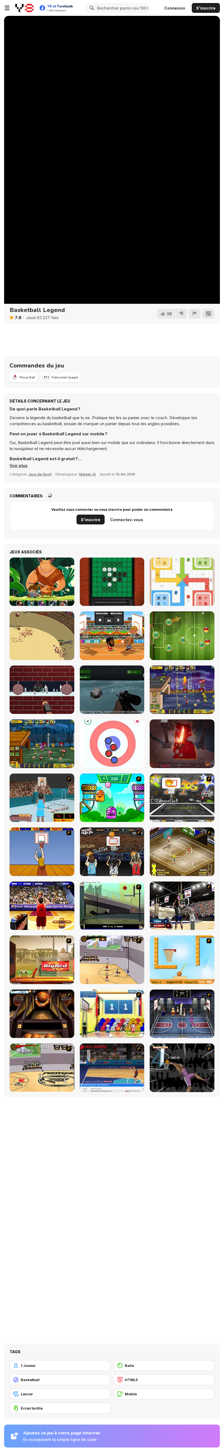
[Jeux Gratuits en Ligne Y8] (24, 8)
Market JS (87, 474)
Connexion (174, 8)
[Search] (91, 8)
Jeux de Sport (40, 474)
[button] (19, 466)
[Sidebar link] (7, 7)
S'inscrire (206, 8)
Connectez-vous (126, 519)
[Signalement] (194, 314)
